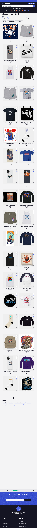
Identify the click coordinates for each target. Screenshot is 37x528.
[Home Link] (8, 3)
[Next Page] (25, 398)
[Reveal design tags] (16, 37)
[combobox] (17, 6)
